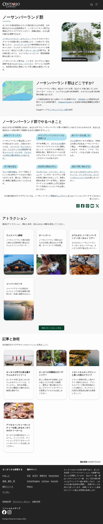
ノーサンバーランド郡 (58, 110)
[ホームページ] (11, 5)
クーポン (6, 492)
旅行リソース (7, 486)
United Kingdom (33, 481)
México (30, 486)
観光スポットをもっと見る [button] (51, 328)
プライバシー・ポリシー (21, 501)
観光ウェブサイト (60, 196)
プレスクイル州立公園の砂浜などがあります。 (16, 155)
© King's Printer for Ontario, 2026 (14, 519)
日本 (29, 476)
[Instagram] (9, 513)
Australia (54, 481)
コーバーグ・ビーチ (22, 44)
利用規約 (5, 501)
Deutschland (54, 476)
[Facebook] (4, 513)
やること (6, 476)
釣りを (94, 146)
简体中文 (43, 476)
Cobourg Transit (64, 102)
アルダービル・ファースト (22, 64)
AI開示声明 (36, 501)
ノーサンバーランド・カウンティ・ (16, 39)
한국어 (35, 476)
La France (45, 481)
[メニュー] (96, 4)
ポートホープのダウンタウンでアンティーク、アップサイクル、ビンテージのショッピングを (84, 175)
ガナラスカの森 (57, 143)
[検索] (91, 4)
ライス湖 (73, 141)
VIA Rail (81, 99)
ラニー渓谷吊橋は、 (10, 172)
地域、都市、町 (8, 481)
